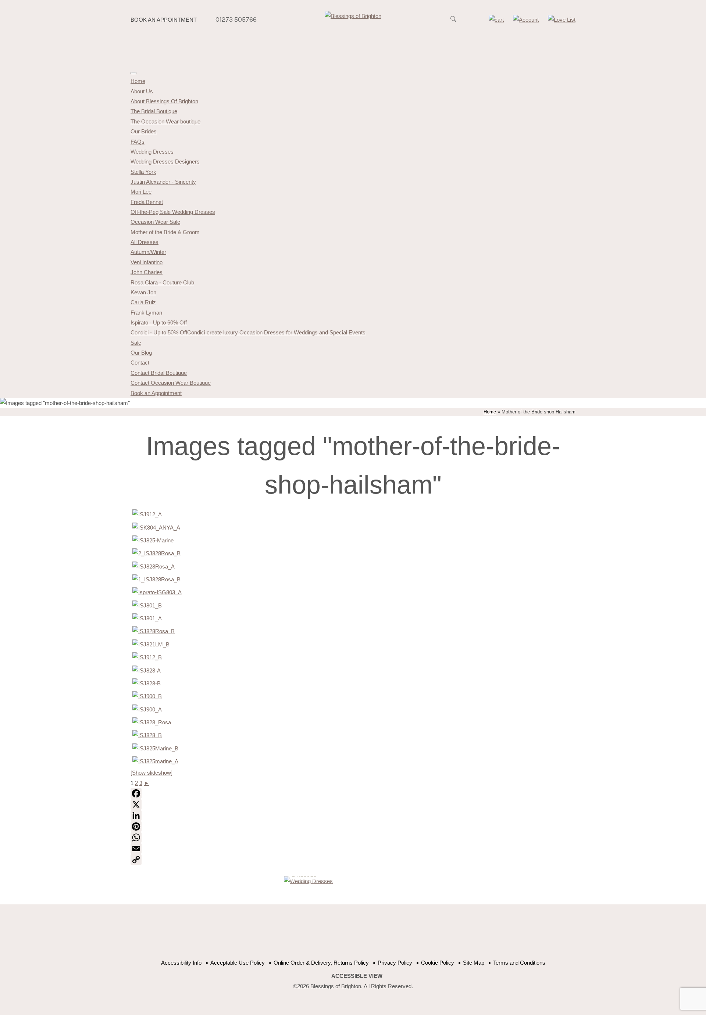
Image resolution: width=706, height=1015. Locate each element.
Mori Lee (141, 192)
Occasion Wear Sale (155, 222)
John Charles (147, 272)
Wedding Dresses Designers (165, 161)
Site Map (473, 963)
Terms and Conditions (519, 963)
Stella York (143, 172)
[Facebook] (353, 793)
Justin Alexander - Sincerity (163, 182)
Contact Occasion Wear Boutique (171, 383)
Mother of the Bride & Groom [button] (165, 232)
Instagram (383, 935)
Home (138, 81)
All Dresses (144, 242)
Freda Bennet (147, 202)
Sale (136, 343)
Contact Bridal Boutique (159, 373)
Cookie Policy (437, 963)
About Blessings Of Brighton (164, 101)
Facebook (328, 935)
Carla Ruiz (143, 302)
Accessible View (356, 976)
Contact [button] (140, 362)
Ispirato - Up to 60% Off (159, 322)
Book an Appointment (164, 20)
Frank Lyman (146, 312)
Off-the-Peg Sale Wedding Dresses (173, 212)
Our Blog (141, 352)
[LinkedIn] (353, 815)
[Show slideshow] (151, 773)
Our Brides (144, 131)
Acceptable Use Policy (237, 963)
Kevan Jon (143, 292)
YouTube (346, 935)
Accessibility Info (181, 963)
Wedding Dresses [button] (152, 151)
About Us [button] (142, 91)
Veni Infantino (147, 262)
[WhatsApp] (353, 837)
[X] (353, 804)
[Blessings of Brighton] (353, 16)
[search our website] (453, 23)
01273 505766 (236, 19)
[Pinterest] (353, 826)
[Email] (353, 848)
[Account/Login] (526, 20)
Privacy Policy (395, 963)
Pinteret (365, 935)
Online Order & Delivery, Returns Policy (321, 963)
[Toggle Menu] (133, 73)
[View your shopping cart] (496, 20)
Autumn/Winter (148, 252)
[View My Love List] (561, 20)
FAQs (138, 142)
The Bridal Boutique (154, 111)
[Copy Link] (353, 859)
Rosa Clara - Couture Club (162, 282)
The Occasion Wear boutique (165, 121)
